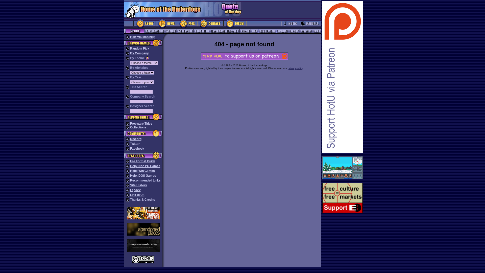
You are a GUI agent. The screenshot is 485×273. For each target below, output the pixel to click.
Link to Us (137, 195)
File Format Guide (142, 161)
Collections (138, 127)
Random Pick (139, 48)
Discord (135, 139)
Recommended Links (145, 180)
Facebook (137, 148)
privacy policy (295, 68)
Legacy (135, 190)
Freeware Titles (141, 123)
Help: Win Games (142, 171)
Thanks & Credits (142, 199)
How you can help (142, 37)
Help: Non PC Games (145, 166)
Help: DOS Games (143, 175)
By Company (139, 53)
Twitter (135, 144)
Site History (138, 185)
